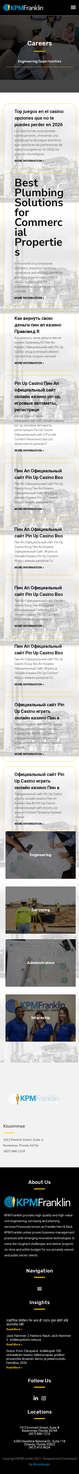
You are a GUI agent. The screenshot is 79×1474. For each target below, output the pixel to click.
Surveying (41, 909)
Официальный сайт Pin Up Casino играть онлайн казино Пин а (39, 711)
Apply (39, 870)
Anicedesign (41, 1464)
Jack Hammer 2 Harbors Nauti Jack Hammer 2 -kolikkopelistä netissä (38, 1338)
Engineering (40, 854)
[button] (39, 1288)
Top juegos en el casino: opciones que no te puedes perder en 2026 (39, 118)
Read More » (14, 1329)
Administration (40, 962)
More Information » (29, 160)
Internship (40, 1017)
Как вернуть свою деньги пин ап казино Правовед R (37, 325)
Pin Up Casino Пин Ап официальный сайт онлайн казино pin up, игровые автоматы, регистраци (37, 396)
